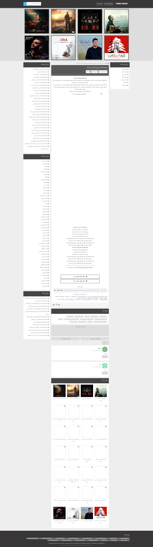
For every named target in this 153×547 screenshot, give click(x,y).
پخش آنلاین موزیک (94, 316)
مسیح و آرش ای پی (73, 321)
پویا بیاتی (45, 190)
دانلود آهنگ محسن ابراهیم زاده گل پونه (38, 95)
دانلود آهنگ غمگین (33, 538)
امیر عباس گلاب (44, 171)
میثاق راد (45, 278)
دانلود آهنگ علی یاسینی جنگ (41, 122)
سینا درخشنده (44, 217)
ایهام (46, 177)
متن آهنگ (60, 319)
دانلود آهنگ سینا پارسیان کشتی (40, 127)
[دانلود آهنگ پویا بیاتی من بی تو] (90, 47)
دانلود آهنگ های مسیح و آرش (101, 319)
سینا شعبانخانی (44, 219)
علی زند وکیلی (44, 227)
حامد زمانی (45, 193)
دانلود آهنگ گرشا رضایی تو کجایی (40, 69)
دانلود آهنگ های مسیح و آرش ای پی (71, 319)
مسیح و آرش (79, 78)
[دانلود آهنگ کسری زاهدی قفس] (37, 21)
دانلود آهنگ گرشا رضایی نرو (41, 106)
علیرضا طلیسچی (44, 225)
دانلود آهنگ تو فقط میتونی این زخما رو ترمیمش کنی (36, 298)
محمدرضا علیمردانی (43, 251)
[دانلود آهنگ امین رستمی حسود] (63, 21)
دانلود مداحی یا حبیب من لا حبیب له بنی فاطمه (37, 335)
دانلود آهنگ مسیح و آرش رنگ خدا (97, 67)
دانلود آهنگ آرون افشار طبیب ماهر (39, 125)
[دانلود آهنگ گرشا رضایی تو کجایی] (116, 21)
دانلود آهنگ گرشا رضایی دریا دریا (40, 90)
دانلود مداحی (124, 72)
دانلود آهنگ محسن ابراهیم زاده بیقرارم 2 (38, 327)
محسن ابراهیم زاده (43, 243)
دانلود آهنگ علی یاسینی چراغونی (40, 103)
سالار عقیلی (44, 214)
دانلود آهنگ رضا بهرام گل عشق (40, 98)
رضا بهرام (45, 206)
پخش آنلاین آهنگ (103, 316)
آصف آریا (45, 169)
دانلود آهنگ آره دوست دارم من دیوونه (39, 332)
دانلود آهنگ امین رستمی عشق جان (39, 87)
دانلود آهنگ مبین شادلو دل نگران (40, 324)
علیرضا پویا (45, 222)
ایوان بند (45, 174)
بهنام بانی (45, 182)
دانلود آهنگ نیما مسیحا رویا (41, 300)
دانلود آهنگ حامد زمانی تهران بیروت (39, 133)
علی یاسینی (45, 232)
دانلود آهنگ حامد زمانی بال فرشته (40, 138)
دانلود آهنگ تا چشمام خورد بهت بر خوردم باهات (37, 316)
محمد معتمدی (44, 259)
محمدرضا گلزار (44, 254)
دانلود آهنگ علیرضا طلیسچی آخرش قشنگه (38, 117)
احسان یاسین (44, 161)
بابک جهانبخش (44, 179)
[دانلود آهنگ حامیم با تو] (90, 21)
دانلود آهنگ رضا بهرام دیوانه (41, 109)
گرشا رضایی (44, 240)
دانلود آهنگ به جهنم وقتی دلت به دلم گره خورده (36, 308)
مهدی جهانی (45, 272)
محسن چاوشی (44, 246)
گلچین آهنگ (124, 85)
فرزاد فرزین (44, 238)
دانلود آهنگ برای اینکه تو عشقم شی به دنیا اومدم (36, 303)
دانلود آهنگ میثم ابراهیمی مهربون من (39, 141)
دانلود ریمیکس (124, 79)
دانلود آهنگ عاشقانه (47, 538)
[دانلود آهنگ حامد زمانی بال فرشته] (63, 47)
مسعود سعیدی (44, 262)
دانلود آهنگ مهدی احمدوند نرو (40, 82)
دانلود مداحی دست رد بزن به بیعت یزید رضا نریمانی (36, 143)
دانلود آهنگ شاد (60, 538)
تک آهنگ (125, 82)
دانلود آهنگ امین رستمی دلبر (41, 93)
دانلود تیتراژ (124, 74)
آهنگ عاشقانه (124, 538)
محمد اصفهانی (44, 248)
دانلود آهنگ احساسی (79, 316)
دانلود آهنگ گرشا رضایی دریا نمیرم (39, 114)
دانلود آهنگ (124, 69)
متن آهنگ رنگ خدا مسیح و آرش (100, 321)
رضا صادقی (45, 209)
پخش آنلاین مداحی (80, 540)
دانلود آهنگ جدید (108, 3)
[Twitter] (54, 305)
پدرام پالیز (45, 187)
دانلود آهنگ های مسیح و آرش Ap (86, 319)
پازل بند (45, 185)
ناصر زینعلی (44, 283)
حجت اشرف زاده (43, 195)
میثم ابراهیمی (44, 280)
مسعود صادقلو (44, 264)
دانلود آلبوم (124, 77)
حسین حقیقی (44, 198)
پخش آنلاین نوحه (53, 540)
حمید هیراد (44, 201)
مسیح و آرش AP (43, 267)
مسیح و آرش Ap (82, 321)
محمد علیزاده (44, 256)
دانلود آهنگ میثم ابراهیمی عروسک (39, 101)
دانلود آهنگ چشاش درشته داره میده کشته (38, 306)
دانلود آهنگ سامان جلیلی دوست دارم (39, 85)
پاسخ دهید (105, 356)
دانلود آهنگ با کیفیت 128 (79, 276)
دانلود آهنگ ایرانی (64, 545)
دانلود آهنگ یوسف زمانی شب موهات (39, 119)
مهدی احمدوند (44, 270)
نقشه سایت (99, 3)
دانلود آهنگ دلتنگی (73, 538)
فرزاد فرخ (45, 235)
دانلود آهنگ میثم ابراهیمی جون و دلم (39, 111)
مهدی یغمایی (44, 275)
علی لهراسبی (44, 230)
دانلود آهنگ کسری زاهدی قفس (40, 77)
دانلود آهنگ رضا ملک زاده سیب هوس (39, 319)
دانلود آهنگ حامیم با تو (42, 72)
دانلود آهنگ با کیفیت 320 (79, 281)
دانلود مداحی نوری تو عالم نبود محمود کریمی (37, 330)
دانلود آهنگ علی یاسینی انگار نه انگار (39, 130)
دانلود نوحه (114, 540)
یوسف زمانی (44, 286)
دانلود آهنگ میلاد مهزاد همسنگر (40, 322)
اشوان (46, 166)
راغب (46, 203)
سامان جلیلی (44, 211)
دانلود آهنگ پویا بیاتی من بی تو (40, 135)
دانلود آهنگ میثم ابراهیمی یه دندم (39, 79)
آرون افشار (44, 163)
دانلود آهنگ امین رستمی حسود (40, 74)
